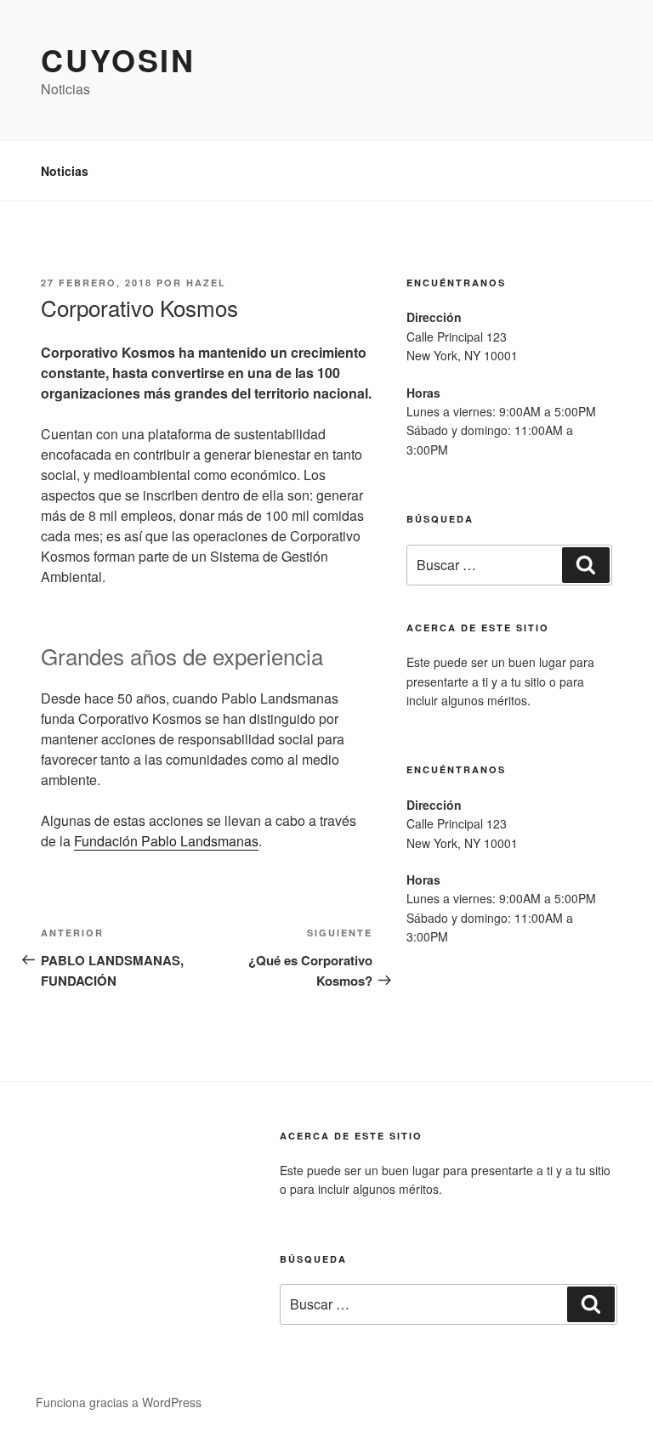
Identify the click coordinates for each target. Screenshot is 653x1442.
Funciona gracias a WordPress (119, 1402)
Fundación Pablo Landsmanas (166, 841)
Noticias (64, 170)
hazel (206, 282)
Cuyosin (118, 59)
